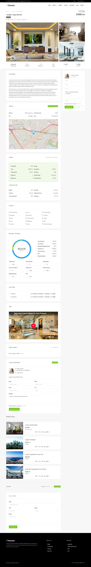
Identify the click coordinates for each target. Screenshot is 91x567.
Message (11, 393)
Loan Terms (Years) (13, 267)
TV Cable (45, 215)
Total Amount (12, 261)
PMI (27, 273)
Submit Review (13, 527)
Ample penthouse (30, 440)
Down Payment (29, 261)
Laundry (12, 224)
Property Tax (29, 267)
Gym (11, 221)
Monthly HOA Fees (13, 273)
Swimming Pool (47, 212)
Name (10, 381)
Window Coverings (47, 224)
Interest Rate (46, 261)
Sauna (28, 224)
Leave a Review (57, 486)
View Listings (55, 362)
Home (49, 5)
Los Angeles (50, 546)
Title (10, 508)
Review (10, 514)
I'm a (35, 387)
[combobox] (46, 390)
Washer (45, 218)
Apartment (13, 11)
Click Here (22, 353)
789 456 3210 (19, 370)
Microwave (29, 215)
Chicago (49, 548)
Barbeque (12, 215)
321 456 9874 (27, 370)
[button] (33, 132)
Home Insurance (46, 267)
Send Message (69, 107)
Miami (48, 544)
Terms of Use (23, 405)
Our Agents (72, 5)
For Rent (60, 5)
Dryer (11, 218)
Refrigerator (29, 221)
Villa (69, 548)
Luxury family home (31, 425)
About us (54, 5)
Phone (35, 381)
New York (49, 551)
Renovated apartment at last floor (35, 469)
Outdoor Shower (30, 218)
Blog (77, 5)
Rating (35, 508)
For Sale (66, 5)
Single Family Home (72, 546)
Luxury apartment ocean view (34, 454)
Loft (68, 551)
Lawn (28, 212)
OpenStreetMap (50, 148)
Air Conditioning (13, 212)
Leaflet (44, 148)
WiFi (45, 221)
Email (10, 387)
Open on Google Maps (53, 106)
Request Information (14, 409)
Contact (82, 5)
